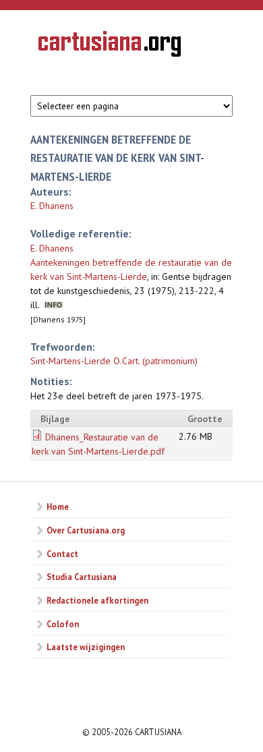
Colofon (63, 623)
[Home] (109, 46)
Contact (62, 553)
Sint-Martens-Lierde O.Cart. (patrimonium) (114, 361)
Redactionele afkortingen (97, 600)
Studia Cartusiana (82, 576)
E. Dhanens (52, 206)
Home (58, 506)
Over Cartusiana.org (86, 530)
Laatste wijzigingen (86, 646)
